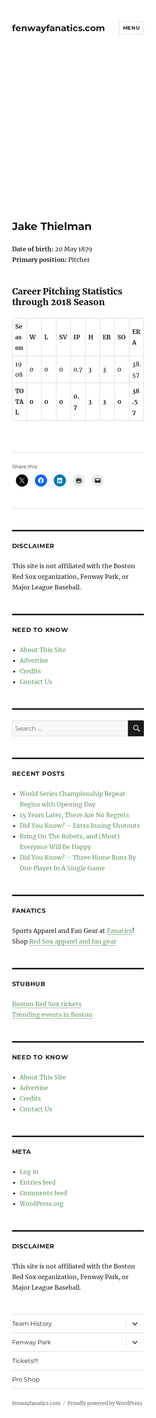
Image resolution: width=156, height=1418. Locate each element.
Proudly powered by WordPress (104, 1403)
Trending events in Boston (52, 1014)
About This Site (43, 650)
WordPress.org (42, 1203)
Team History (32, 1323)
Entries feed (38, 1182)
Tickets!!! (25, 1360)
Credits (30, 671)
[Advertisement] (78, 138)
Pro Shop (26, 1379)
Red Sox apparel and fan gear (72, 941)
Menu (131, 28)
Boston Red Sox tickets (46, 1004)
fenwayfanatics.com (58, 28)
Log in (29, 1171)
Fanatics (119, 930)
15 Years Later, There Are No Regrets (74, 815)
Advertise (34, 660)
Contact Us (36, 681)
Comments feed (43, 1193)
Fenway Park (31, 1342)
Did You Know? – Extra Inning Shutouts (80, 825)
